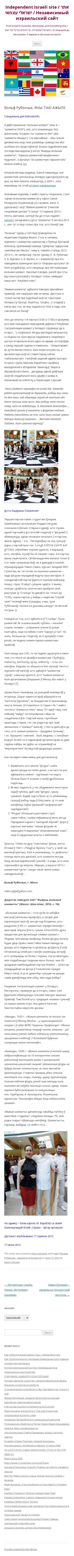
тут (25, 164)
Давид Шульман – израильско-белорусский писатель (54, 1290)
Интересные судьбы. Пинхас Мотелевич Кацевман (18, 1290)
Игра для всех (39, 1253)
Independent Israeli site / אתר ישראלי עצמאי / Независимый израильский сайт (37, 12)
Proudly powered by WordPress (20, 1549)
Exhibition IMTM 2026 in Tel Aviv (21, 1501)
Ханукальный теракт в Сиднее (22, 1514)
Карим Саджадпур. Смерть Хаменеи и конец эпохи (33, 1497)
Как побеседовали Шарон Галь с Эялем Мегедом (32, 1354)
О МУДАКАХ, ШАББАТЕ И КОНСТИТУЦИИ (26, 1376)
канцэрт (9, 220)
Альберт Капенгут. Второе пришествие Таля (29, 1493)
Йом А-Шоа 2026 (13, 1458)
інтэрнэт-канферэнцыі (42, 185)
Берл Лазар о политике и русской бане (26, 1462)
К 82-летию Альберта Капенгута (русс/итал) (29, 1406)
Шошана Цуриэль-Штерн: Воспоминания (27, 1527)
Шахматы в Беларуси (29, 1257)
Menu (37, 43)
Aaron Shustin (12, 1262)
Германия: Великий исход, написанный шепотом (32, 1419)
